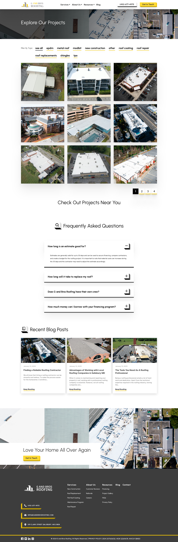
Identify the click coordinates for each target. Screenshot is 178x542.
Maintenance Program (75, 502)
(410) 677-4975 (127, 4)
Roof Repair (71, 507)
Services (64, 4)
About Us (76, 4)
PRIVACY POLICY (95, 539)
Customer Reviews (93, 489)
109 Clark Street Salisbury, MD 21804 (44, 524)
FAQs (104, 498)
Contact (127, 485)
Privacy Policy (107, 502)
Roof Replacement (74, 493)
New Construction (73, 489)
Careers (89, 498)
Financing (105, 489)
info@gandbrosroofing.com (41, 515)
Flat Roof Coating (73, 498)
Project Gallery (107, 493)
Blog (98, 4)
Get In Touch (148, 4)
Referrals (89, 493)
